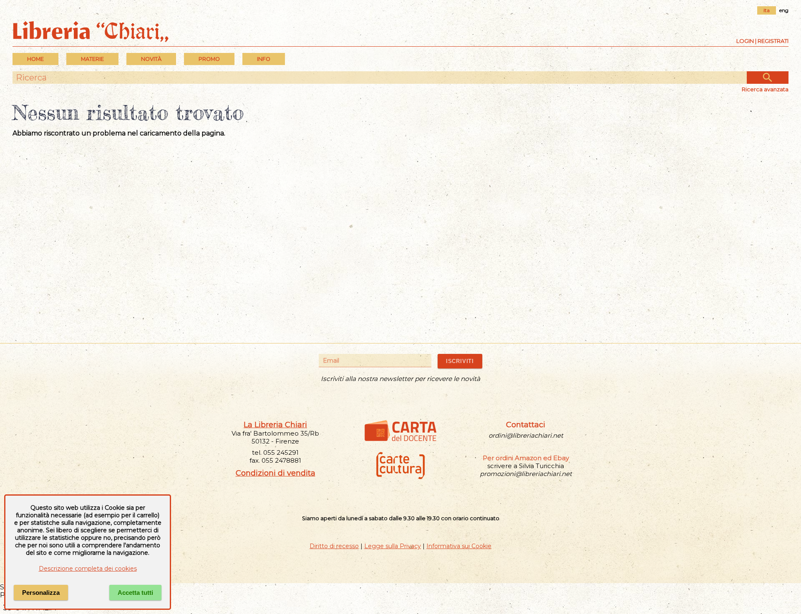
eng (783, 10)
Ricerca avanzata (765, 89)
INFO (263, 59)
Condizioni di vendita (275, 473)
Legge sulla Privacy (392, 546)
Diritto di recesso (334, 546)
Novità (151, 59)
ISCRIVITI (460, 361)
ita (766, 10)
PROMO (209, 59)
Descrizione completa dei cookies (88, 568)
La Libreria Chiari (275, 424)
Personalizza (41, 592)
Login (745, 41)
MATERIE (92, 59)
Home (35, 59)
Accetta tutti (135, 592)
